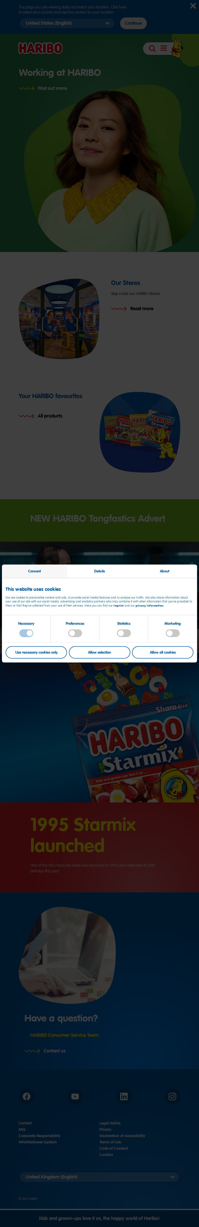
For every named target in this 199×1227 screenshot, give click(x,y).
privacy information (150, 606)
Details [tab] (99, 571)
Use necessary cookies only (36, 652)
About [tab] (164, 571)
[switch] (75, 633)
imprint (119, 606)
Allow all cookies (163, 652)
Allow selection (99, 652)
